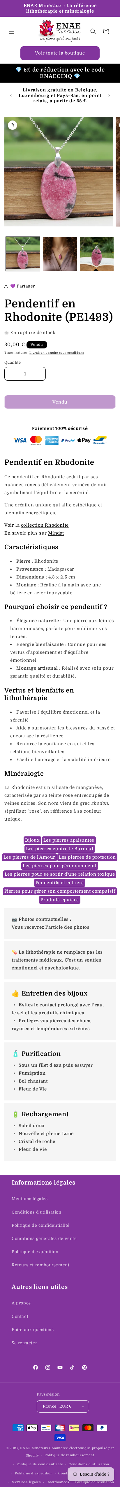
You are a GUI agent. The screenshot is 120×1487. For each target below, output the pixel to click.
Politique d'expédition (35, 1251)
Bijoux (32, 840)
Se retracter (24, 1342)
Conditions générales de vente (44, 1238)
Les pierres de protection (87, 857)
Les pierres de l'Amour (29, 857)
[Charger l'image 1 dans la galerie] (23, 254)
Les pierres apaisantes (68, 840)
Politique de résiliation (94, 1482)
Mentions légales (30, 1198)
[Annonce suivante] (109, 95)
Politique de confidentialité (41, 1225)
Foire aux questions (33, 1329)
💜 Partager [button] (22, 286)
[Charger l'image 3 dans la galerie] (97, 254)
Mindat (56, 533)
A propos (21, 1303)
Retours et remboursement (40, 1265)
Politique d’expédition (33, 1473)
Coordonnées (58, 1482)
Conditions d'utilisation (36, 1212)
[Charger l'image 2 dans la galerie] (60, 254)
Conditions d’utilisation (89, 1464)
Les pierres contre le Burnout (59, 848)
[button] (11, 31)
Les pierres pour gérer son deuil (59, 865)
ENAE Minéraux (34, 1448)
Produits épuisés (59, 899)
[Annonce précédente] (10, 95)
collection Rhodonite (45, 525)
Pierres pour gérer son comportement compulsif (59, 891)
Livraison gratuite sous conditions (56, 352)
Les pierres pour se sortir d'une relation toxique (60, 874)
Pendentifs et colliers (60, 882)
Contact (20, 1316)
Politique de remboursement (69, 1455)
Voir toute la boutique (60, 53)
